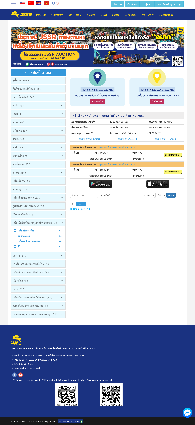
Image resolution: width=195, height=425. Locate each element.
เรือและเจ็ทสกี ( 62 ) (23, 214)
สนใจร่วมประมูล (166, 14)
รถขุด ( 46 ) (18, 122)
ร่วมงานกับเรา (148, 14)
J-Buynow (62, 380)
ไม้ (19, 246)
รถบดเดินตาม (24, 235)
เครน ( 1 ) (18, 113)
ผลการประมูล (75, 14)
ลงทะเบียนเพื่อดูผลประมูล (169, 4)
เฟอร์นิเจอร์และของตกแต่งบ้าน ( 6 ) (31, 264)
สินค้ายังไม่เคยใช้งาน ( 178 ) (27, 88)
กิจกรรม (115, 14)
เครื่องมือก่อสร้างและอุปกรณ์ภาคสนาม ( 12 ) (35, 222)
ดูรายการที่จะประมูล (108, 147)
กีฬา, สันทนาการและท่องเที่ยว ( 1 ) (30, 305)
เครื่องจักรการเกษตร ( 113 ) (26, 197)
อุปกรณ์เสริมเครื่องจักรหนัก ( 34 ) (29, 206)
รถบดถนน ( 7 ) (20, 172)
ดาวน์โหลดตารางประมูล (165, 138)
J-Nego (74, 380)
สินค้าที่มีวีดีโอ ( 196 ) (23, 97)
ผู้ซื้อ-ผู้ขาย (90, 14)
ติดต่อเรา (118, 4)
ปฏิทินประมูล (131, 14)
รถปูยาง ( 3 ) (19, 105)
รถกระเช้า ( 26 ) (21, 155)
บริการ (104, 14)
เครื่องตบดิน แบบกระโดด (29, 241)
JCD (82, 380)
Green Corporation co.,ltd (99, 380)
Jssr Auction (32, 380)
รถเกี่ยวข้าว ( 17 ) (21, 164)
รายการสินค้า (57, 14)
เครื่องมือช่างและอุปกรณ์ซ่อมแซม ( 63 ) (32, 297)
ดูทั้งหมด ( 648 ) (21, 80)
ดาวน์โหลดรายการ (127, 147)
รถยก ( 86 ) (18, 139)
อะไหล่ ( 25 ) (19, 289)
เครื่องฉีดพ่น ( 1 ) (21, 180)
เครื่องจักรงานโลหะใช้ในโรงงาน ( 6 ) (31, 272)
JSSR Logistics (48, 380)
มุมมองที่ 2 (85, 208)
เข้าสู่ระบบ (147, 4)
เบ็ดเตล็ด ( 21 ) (20, 280)
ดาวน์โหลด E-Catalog (127, 138)
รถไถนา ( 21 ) (20, 130)
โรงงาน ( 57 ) (19, 255)
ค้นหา (171, 195)
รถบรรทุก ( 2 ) (20, 189)
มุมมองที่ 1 (74, 208)
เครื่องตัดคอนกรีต (26, 230)
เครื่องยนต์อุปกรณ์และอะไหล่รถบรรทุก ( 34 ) (35, 314)
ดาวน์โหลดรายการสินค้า (89, 138)
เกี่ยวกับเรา (132, 4)
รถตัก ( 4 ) (18, 147)
